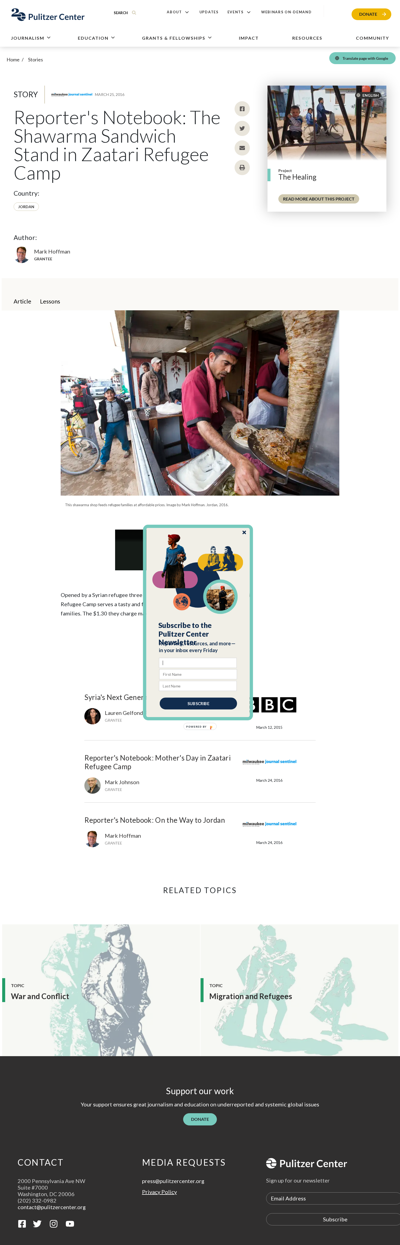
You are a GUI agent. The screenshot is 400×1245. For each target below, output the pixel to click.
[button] (198, 634)
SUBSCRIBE (198, 703)
